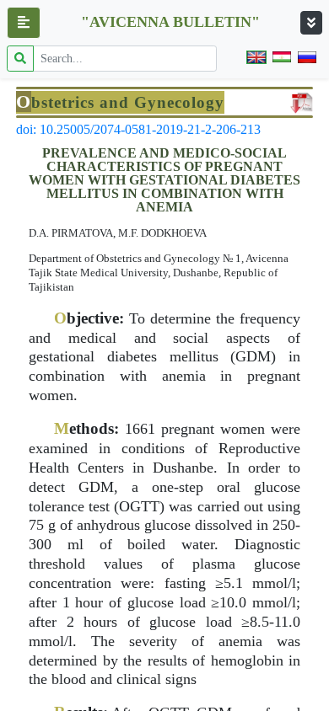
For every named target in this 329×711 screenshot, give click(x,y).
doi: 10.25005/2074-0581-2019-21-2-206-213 (138, 129)
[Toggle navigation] (311, 23)
